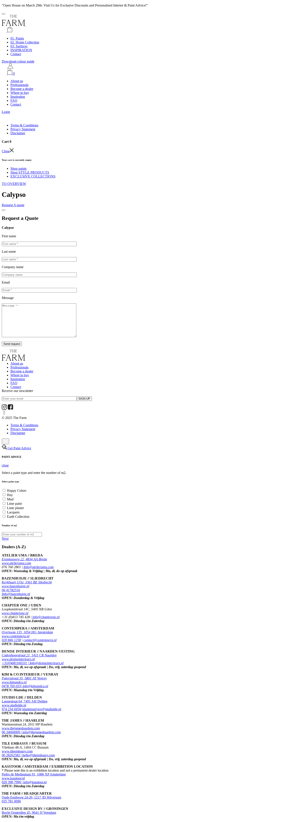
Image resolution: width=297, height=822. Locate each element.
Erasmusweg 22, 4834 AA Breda (24, 559)
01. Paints (17, 38)
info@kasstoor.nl (35, 782)
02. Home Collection (24, 42)
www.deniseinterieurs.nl (18, 659)
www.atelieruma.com (16, 563)
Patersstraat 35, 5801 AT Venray (24, 678)
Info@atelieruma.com (38, 567)
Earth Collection (18, 516)
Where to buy (19, 93)
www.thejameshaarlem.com (21, 728)
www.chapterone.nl (15, 613)
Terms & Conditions (24, 125)
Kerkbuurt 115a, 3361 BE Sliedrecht (27, 582)
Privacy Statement (22, 129)
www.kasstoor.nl (13, 778)
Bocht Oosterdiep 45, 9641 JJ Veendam (29, 812)
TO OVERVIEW (14, 184)
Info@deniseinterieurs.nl (46, 663)
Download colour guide (18, 61)
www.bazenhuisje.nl (15, 586)
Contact (15, 54)
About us (16, 81)
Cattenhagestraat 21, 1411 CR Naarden (29, 655)
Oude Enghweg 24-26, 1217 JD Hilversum (31, 797)
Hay (10, 495)
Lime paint (14, 503)
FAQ (13, 100)
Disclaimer (17, 133)
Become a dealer (21, 89)
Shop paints (18, 168)
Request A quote (13, 205)
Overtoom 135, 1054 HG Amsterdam (27, 632)
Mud (10, 499)
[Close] (3, 210)
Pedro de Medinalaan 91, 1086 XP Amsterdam (34, 774)
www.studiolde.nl (14, 705)
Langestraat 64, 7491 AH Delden (24, 701)
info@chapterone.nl (46, 617)
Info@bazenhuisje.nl (16, 594)
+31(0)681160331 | (16, 663)
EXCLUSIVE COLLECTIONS (32, 176)
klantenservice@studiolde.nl (41, 709)
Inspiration (17, 96)
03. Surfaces (18, 46)
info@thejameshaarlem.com (41, 732)
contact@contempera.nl (40, 640)
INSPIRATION (21, 50)
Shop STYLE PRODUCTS (29, 172)
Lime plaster (15, 508)
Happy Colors (16, 490)
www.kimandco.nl (14, 682)
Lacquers (13, 512)
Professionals (19, 85)
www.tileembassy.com (17, 751)
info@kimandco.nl (35, 686)
